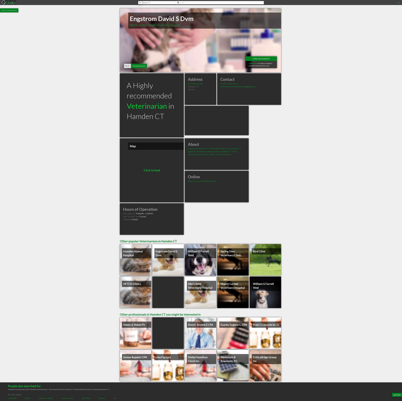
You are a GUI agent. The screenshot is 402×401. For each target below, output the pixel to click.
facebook (12, 398)
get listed (86, 398)
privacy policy (67, 398)
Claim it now (253, 63)
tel (229, 83)
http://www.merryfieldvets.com (202, 181)
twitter (27, 398)
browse (101, 398)
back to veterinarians (9, 10)
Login (398, 3)
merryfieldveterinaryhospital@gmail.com (238, 86)
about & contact (46, 398)
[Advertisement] (217, 120)
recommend (139, 65)
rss (114, 398)
